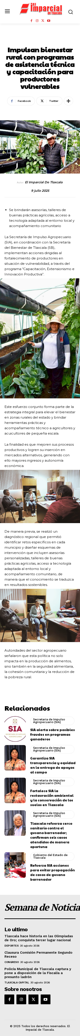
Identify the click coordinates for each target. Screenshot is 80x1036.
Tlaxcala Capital (16, 982)
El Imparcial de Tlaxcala (43, 182)
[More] (68, 101)
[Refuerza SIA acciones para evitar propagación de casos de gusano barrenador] (15, 865)
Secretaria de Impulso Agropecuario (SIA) (49, 721)
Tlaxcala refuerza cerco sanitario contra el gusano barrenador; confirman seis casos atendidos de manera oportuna (51, 835)
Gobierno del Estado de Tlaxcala (50, 856)
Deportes (11, 945)
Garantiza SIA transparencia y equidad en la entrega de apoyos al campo (53, 765)
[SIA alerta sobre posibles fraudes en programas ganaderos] (15, 729)
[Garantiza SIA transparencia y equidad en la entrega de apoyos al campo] (15, 758)
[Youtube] (48, 21)
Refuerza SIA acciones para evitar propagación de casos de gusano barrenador (52, 872)
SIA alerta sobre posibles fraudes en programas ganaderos (52, 734)
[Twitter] (43, 21)
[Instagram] (37, 21)
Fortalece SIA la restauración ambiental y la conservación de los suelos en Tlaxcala (52, 797)
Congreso (11, 962)
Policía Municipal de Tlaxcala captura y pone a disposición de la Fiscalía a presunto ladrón (37, 973)
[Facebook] (31, 21)
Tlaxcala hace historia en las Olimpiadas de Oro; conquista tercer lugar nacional (38, 938)
